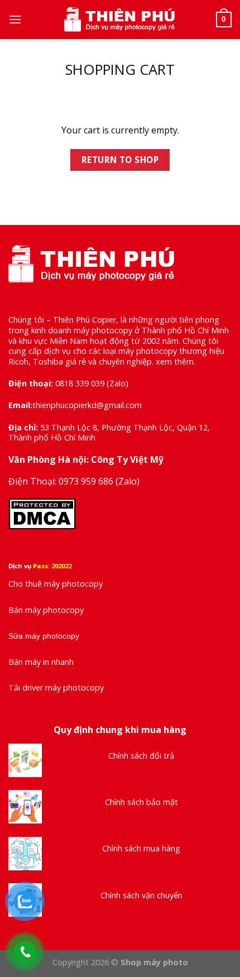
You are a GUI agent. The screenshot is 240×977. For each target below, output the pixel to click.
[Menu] (15, 19)
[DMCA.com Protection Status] (42, 513)
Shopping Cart (120, 70)
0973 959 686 (87, 481)
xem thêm (175, 361)
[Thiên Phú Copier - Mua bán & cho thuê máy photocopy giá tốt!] (120, 20)
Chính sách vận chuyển (141, 895)
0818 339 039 (79, 383)
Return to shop (120, 160)
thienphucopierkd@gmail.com (87, 405)
